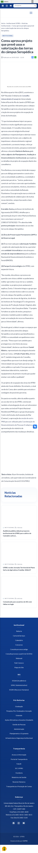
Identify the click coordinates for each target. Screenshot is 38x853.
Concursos (19, 645)
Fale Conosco (19, 663)
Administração (19, 729)
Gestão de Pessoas (19, 724)
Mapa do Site (19, 667)
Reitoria (19, 631)
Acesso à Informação (19, 755)
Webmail (19, 658)
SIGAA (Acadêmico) (19, 681)
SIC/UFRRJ (19, 768)
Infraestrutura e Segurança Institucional (19, 738)
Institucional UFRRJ (13, 23)
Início (3, 23)
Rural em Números (19, 782)
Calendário (19, 640)
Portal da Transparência (19, 759)
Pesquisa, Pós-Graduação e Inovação (19, 711)
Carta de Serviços (19, 636)
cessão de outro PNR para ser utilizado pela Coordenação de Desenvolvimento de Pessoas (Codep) (18, 421)
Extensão (19, 715)
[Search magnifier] (35, 5)
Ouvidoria (19, 773)
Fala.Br (19, 764)
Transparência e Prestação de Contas (19, 786)
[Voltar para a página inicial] (12, 13)
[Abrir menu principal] (32, 13)
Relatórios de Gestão (19, 777)
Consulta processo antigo (19, 649)
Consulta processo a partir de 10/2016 (19, 654)
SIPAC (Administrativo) (19, 685)
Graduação (19, 706)
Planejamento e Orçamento (19, 733)
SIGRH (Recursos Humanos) (19, 690)
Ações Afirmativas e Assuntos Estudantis (19, 720)
